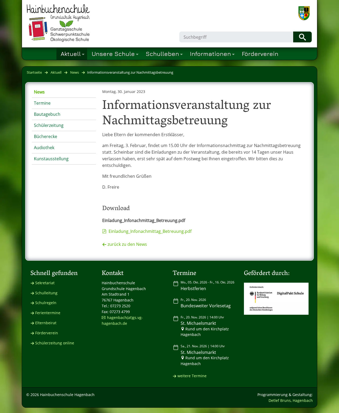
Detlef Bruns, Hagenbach (291, 400)
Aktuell (56, 72)
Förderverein (46, 332)
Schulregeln (45, 302)
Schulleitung (46, 292)
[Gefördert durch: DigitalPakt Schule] (276, 299)
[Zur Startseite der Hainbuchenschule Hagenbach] (58, 23)
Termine (42, 103)
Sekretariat (45, 282)
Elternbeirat (45, 322)
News (74, 72)
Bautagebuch (47, 114)
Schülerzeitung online (54, 342)
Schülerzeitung (49, 125)
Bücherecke (45, 136)
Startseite (34, 72)
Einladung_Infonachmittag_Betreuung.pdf (150, 231)
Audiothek (44, 147)
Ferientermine (47, 312)
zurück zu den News (127, 244)
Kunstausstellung (51, 159)
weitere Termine (192, 375)
